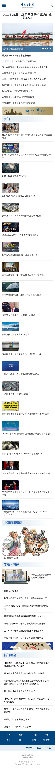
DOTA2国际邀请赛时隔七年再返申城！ (20, 255)
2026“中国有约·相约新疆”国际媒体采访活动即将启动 (26, 434)
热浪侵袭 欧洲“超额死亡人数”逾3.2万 (18, 196)
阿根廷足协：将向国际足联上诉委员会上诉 (21, 354)
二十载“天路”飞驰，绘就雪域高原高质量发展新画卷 (26, 607)
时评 (9, 735)
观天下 (46, 740)
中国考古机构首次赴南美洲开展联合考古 (20, 374)
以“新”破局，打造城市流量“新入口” (17, 91)
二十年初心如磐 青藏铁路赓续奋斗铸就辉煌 (23, 631)
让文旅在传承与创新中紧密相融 (16, 55)
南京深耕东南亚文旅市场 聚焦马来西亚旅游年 (23, 275)
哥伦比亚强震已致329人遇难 (15, 394)
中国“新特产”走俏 (10, 558)
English (29, 748)
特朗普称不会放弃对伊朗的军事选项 (18, 315)
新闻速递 (10, 655)
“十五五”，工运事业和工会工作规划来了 (20, 61)
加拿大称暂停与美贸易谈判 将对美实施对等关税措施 (26, 473)
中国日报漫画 (13, 523)
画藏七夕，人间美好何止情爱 (17, 727)
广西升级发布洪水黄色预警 (14, 176)
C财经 (34, 735)
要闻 (7, 119)
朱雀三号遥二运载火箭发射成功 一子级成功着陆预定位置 (27, 710)
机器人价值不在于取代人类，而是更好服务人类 (25, 598)
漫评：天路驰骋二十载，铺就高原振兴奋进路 (24, 623)
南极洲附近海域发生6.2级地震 (16, 334)
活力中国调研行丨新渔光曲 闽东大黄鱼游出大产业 (25, 67)
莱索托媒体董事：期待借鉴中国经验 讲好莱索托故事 (26, 414)
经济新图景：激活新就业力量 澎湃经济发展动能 (24, 85)
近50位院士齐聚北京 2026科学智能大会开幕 (24, 673)
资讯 (21, 735)
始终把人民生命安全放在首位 (13, 49)
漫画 (34, 740)
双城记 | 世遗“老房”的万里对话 (17, 719)
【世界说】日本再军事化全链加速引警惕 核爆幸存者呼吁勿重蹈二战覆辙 (27, 664)
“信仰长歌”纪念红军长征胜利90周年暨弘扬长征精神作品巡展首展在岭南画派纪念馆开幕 (26, 682)
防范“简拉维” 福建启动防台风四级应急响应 (21, 295)
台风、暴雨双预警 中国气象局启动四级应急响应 (24, 79)
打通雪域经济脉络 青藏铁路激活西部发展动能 (25, 616)
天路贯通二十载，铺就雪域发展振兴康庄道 (23, 638)
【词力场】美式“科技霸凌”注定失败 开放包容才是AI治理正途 (26, 700)
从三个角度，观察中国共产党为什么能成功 (27, 16)
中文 (39, 748)
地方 (21, 740)
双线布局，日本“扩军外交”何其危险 (18, 97)
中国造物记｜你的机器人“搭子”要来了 (19, 73)
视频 (46, 735)
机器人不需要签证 (12, 591)
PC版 (48, 748)
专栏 (7, 564)
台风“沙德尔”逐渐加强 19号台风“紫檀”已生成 (22, 453)
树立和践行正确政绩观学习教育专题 (18, 103)
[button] (43, 48)
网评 (16, 564)
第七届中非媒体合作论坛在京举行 (19, 691)
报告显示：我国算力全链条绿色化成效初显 (21, 215)
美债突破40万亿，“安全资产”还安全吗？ (20, 235)
